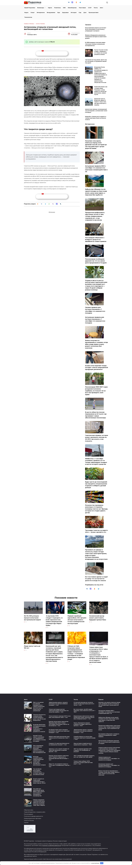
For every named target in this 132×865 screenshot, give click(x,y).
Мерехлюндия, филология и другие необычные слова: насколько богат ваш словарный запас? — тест (84, 717)
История (73, 12)
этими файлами (95, 863)
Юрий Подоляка (29, 7)
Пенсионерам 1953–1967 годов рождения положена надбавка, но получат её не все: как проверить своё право (96, 390)
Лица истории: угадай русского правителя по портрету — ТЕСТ (83, 744)
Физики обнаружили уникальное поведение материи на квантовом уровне (95, 37)
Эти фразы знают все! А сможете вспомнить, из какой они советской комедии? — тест (59, 731)
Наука (26, 12)
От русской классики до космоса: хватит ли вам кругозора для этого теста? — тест (84, 704)
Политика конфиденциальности (33, 816)
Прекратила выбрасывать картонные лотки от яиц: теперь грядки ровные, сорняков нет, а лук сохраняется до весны (95, 216)
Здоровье (65, 12)
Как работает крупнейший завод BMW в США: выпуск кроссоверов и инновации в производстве (39, 792)
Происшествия (93, 12)
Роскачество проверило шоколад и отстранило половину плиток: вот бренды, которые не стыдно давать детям (96, 508)
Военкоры (40, 7)
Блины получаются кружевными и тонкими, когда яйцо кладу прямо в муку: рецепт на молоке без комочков (96, 344)
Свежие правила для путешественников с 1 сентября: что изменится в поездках (95, 310)
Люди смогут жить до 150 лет (32, 647)
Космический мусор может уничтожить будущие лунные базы (97, 617)
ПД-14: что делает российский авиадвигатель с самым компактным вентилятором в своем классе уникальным (38, 706)
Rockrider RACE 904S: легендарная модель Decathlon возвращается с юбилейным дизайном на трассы (39, 728)
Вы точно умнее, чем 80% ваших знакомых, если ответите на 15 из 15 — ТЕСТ (84, 711)
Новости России (29, 820)
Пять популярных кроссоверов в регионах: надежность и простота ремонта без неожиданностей (39, 749)
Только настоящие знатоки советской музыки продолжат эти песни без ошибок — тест (59, 711)
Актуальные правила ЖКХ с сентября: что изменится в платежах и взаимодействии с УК (96, 168)
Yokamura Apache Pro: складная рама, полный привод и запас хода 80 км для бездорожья (39, 717)
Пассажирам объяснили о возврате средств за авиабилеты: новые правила (95, 239)
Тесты (96, 7)
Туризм (26, 822)
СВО (64, 7)
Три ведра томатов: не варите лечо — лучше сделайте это (96, 531)
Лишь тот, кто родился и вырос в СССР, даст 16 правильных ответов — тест (59, 765)
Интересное (41, 12)
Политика (57, 7)
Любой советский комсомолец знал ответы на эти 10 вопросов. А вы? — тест (59, 738)
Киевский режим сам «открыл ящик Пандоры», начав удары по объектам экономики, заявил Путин (100, 90)
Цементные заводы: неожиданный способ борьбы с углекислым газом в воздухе (96, 111)
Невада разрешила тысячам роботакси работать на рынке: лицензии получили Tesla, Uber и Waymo (39, 802)
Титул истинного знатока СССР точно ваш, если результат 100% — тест (60, 716)
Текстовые (82, 7)
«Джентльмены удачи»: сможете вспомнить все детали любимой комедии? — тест (58, 704)
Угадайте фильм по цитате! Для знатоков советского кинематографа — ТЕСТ (84, 738)
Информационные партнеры (32, 818)
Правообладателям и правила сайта (34, 812)
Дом (84, 12)
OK (102, 863)
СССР (89, 7)
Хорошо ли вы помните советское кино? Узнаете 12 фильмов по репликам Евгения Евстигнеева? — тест (59, 757)
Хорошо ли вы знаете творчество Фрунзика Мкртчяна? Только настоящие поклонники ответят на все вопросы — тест (59, 723)
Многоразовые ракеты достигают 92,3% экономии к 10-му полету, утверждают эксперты (95, 29)
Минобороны (72, 7)
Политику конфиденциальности (51, 845)
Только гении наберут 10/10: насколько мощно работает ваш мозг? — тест (83, 762)
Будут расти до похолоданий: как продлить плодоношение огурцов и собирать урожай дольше (96, 484)
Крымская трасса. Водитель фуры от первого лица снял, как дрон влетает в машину (100, 102)
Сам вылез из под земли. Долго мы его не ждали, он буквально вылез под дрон (96, 61)
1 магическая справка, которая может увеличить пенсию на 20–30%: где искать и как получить (96, 438)
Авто (101, 7)
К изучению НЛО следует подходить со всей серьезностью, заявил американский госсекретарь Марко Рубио (54, 620)
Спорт (33, 12)
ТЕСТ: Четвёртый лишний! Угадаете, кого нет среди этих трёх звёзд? (84, 756)
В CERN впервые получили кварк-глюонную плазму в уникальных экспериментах (95, 44)
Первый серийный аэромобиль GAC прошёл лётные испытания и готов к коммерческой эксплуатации (77, 619)
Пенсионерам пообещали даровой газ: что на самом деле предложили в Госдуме (96, 261)
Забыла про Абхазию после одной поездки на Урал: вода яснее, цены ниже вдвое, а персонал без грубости (96, 192)
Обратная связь (28, 810)
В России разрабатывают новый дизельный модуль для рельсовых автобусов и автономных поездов (39, 760)
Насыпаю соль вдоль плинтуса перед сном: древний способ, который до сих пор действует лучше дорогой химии (96, 144)
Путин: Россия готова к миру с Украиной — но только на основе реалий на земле (101, 52)
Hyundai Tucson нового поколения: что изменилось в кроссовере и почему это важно (39, 738)
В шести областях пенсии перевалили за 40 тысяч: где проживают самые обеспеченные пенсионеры (96, 415)
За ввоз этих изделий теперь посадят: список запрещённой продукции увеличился (96, 367)
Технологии (28, 17)
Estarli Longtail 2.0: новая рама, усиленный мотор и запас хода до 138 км (39, 781)
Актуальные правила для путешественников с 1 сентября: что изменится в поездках (95, 320)
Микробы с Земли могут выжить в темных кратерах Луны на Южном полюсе (95, 118)
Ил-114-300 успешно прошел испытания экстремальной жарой (32, 617)
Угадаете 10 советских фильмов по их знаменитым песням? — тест (59, 744)
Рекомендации (28, 814)
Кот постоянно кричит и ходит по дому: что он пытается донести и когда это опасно (96, 578)
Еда (58, 12)
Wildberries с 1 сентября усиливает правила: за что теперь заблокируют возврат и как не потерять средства (96, 461)
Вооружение (51, 12)
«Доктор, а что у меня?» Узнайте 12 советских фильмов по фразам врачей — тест (59, 750)
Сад (80, 12)
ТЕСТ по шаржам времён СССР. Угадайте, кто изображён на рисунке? (83, 750)
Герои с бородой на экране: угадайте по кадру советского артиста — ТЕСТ (83, 724)
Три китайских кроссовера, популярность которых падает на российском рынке (38, 771)
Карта (50, 7)
